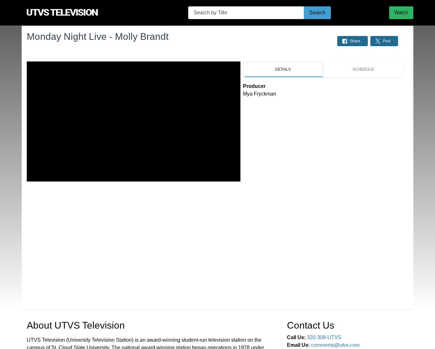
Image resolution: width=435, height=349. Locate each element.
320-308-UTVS (324, 337)
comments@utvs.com (335, 345)
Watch (401, 12)
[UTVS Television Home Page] (76, 13)
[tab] (283, 69)
